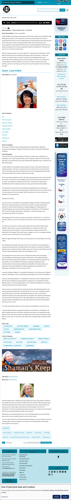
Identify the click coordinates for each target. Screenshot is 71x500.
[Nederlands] (58, 1)
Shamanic (36, 326)
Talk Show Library (23, 461)
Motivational (5, 138)
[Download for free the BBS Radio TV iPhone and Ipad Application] (61, 145)
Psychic (6, 329)
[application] (27, 23)
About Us (21, 472)
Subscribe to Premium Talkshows (12, 2)
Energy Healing (6, 129)
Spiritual (4, 141)
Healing (46, 326)
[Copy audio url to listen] (5, 28)
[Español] (68, 1)
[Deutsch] (61, 1)
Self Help (4, 135)
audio (64, 63)
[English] (56, 1)
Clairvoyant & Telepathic (12, 345)
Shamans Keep (13, 376)
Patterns (6, 332)
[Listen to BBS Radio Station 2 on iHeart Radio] (61, 201)
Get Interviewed (23, 463)
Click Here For (61, 74)
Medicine (29, 432)
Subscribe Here (62, 264)
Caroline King (13, 379)
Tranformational (34, 329)
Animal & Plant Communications (20, 437)
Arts (3, 117)
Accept (65, 497)
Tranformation (18, 329)
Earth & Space (7, 432)
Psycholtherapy (23, 326)
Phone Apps (22, 470)
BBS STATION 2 (61, 105)
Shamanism (30, 345)
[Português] (65, 1)
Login (25, 442)
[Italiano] (63, 1)
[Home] (6, 10)
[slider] (24, 22)
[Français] (60, 1)
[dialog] (35, 492)
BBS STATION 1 (61, 97)
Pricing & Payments (24, 458)
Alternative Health (7, 126)
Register (40, 2)
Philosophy (38, 432)
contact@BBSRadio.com (8, 468)
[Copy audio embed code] (3, 28)
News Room (22, 468)
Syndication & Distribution (25, 465)
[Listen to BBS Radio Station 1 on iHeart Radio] (61, 189)
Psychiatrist (8, 326)
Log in (45, 2)
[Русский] (66, 1)
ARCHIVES (6, 428)
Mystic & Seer (36, 437)
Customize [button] (4, 497)
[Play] (4, 23)
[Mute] (44, 23)
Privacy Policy (22, 477)
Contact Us (22, 475)
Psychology (5, 132)
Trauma (17, 332)
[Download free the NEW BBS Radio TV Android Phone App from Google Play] (61, 139)
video (64, 69)
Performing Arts (6, 120)
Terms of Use (22, 479)
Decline (56, 497)
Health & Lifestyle (7, 123)
